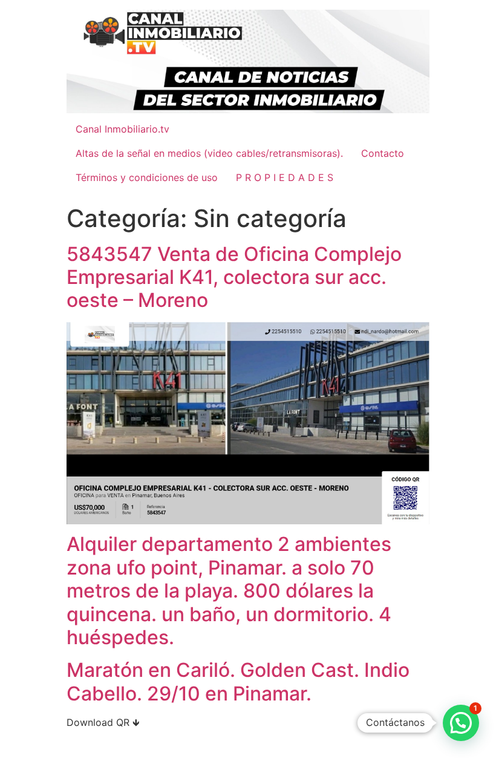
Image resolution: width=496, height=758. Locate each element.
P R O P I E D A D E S (284, 177)
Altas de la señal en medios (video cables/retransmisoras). (209, 153)
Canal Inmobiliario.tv (122, 129)
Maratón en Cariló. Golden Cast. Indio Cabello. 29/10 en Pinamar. (238, 681)
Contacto (382, 153)
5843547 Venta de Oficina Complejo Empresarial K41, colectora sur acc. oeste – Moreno (234, 277)
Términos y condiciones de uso (147, 177)
